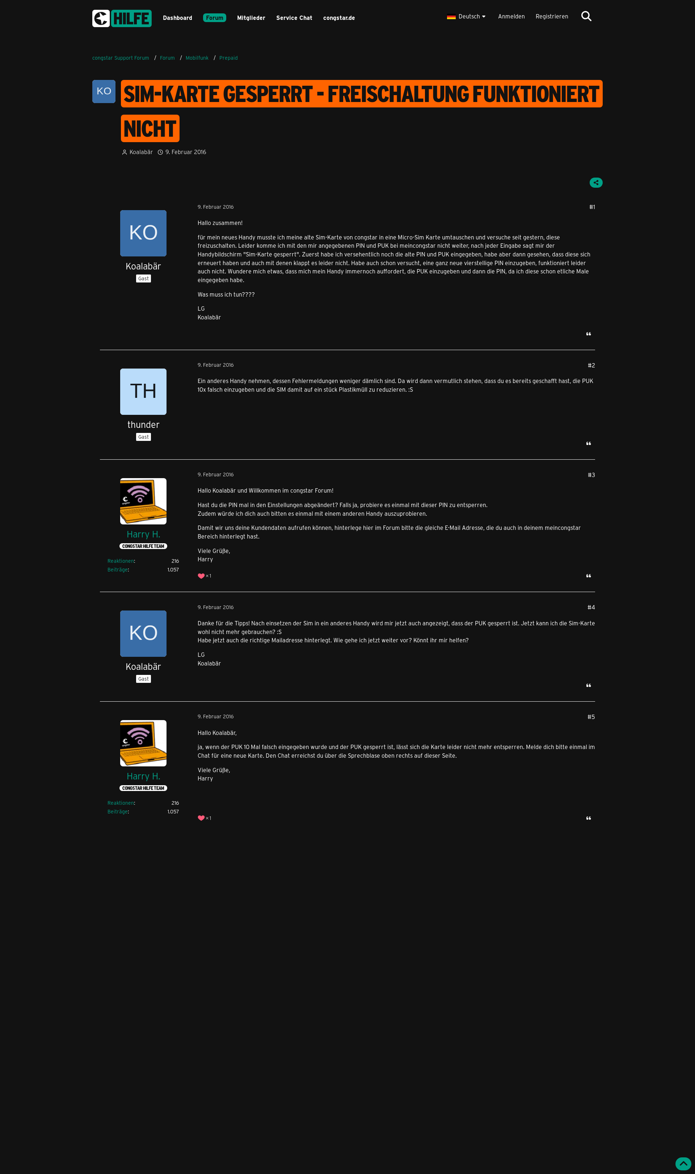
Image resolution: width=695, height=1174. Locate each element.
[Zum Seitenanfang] (683, 1163)
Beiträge (118, 569)
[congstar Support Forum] (122, 17)
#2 (591, 365)
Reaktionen (121, 560)
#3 (591, 474)
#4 (591, 607)
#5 (591, 716)
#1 (592, 206)
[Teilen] (596, 183)
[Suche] (586, 16)
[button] (467, 16)
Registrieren (552, 16)
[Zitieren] (588, 334)
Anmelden (511, 16)
